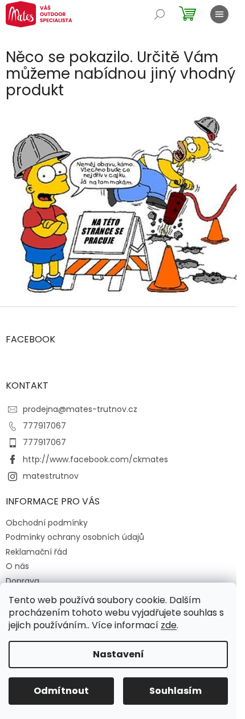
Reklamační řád (36, 552)
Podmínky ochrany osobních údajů (75, 537)
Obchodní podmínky (47, 522)
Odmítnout (61, 690)
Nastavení (118, 654)
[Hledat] (159, 14)
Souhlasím (175, 690)
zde (169, 625)
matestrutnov (51, 476)
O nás (17, 566)
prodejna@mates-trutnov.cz (80, 409)
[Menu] (219, 14)
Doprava (22, 581)
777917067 (44, 425)
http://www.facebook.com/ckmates (95, 459)
